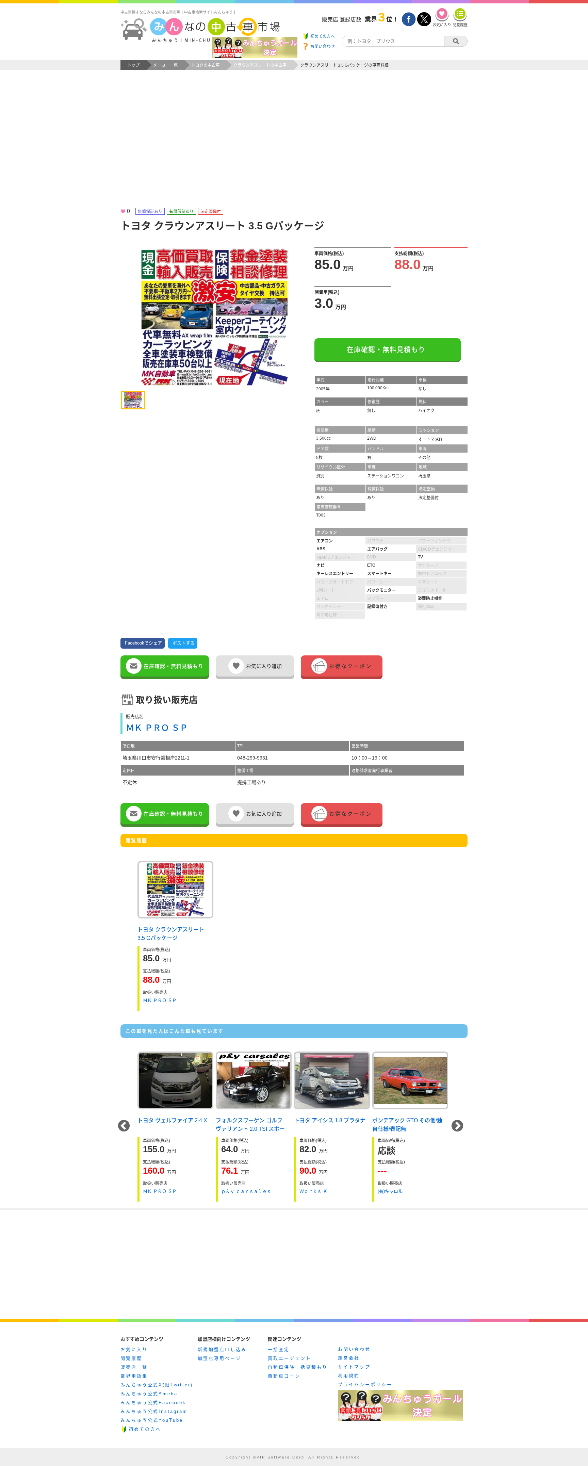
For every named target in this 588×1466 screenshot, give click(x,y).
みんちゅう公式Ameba (149, 1393)
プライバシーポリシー (365, 1384)
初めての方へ (145, 1429)
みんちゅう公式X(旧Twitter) (156, 1384)
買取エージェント (289, 1358)
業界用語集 (134, 1376)
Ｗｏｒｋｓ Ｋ (313, 1191)
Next (457, 1126)
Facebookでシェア (143, 643)
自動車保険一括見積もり (298, 1367)
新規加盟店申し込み (222, 1349)
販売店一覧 (134, 1367)
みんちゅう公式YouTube (151, 1420)
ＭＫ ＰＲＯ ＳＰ (157, 727)
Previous (124, 1126)
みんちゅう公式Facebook (153, 1402)
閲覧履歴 (131, 1358)
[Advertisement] (294, 145)
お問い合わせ (354, 1349)
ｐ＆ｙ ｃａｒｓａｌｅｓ (246, 1191)
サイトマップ (354, 1366)
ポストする (184, 643)
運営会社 (349, 1358)
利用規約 (349, 1375)
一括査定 (279, 1349)
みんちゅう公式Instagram (153, 1411)
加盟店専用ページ (219, 1358)
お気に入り (134, 1349)
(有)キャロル (390, 1191)
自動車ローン (284, 1376)
